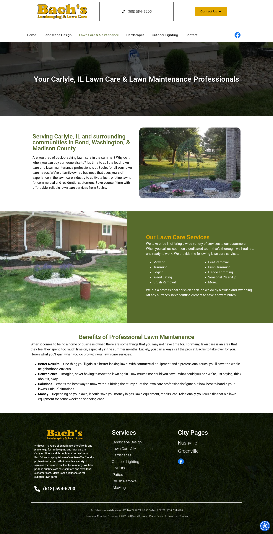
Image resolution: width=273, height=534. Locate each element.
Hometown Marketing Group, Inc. (101, 516)
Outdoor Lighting (165, 35)
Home (31, 35)
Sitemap (184, 516)
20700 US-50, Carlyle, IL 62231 (150, 510)
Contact (192, 35)
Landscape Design (58, 35)
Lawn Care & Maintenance (99, 35)
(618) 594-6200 (140, 11)
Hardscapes (135, 35)
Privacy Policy (156, 516)
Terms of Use (171, 516)
